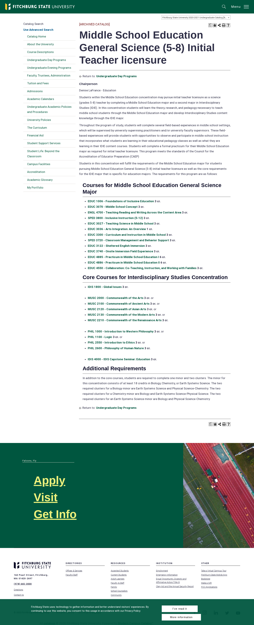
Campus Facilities (38, 164)
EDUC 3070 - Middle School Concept (113, 206)
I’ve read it (179, 608)
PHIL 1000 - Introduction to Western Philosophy (121, 331)
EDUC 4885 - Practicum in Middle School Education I (123, 257)
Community (116, 595)
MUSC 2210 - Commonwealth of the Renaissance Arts (125, 320)
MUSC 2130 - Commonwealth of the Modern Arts (121, 314)
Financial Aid (35, 135)
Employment (162, 570)
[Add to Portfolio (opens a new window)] (215, 25)
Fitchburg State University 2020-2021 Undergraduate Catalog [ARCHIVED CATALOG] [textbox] (196, 17)
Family (114, 587)
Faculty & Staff (117, 583)
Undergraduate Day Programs (46, 60)
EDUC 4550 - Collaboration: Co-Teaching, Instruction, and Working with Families (142, 268)
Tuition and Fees (38, 83)
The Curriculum (37, 127)
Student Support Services (43, 143)
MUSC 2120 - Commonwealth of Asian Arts (117, 309)
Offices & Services (74, 570)
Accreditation (36, 172)
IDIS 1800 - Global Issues (105, 287)
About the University (40, 44)
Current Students (119, 575)
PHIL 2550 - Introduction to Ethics (111, 342)
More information (181, 617)
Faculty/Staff (72, 575)
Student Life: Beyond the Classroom (43, 153)
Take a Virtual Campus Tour (213, 570)
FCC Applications (209, 587)
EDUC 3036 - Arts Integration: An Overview (117, 229)
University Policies (39, 120)
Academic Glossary (40, 180)
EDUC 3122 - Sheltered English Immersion (116, 245)
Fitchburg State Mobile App (214, 575)
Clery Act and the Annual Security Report (175, 586)
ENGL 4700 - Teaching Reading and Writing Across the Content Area (134, 212)
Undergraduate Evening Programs (49, 67)
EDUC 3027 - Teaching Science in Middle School (120, 223)
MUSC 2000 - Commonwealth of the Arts (115, 298)
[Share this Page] (219, 25)
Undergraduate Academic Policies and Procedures (49, 109)
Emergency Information (167, 575)
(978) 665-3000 (23, 584)
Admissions (35, 91)
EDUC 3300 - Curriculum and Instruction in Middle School (127, 234)
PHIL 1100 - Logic (100, 337)
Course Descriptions (40, 52)
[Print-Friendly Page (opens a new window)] (224, 25)
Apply (49, 480)
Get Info (55, 514)
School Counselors (119, 591)
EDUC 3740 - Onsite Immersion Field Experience (120, 251)
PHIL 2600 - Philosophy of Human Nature (116, 348)
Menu (236, 6)
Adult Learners (117, 579)
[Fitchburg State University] (40, 6)
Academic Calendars (40, 99)
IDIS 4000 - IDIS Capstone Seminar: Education (119, 359)
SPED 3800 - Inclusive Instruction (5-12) (115, 218)
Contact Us (19, 595)
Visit (46, 497)
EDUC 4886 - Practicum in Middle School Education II (124, 262)
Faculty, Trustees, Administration (48, 75)
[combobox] (196, 17)
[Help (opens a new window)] (228, 25)
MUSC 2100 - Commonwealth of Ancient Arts (118, 303)
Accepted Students (120, 570)
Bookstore (205, 579)
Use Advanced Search (38, 29)
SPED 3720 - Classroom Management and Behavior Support (128, 240)
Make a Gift (206, 583)
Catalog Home (36, 36)
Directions (18, 589)
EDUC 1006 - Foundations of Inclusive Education (121, 201)
